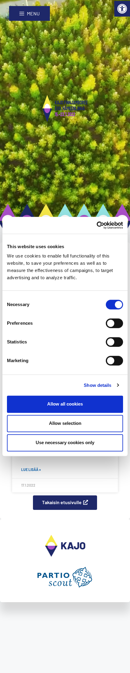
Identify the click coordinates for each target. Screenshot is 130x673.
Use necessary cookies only (65, 442)
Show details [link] (97, 385)
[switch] (114, 323)
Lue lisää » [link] (31, 469)
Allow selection (65, 423)
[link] (122, 9)
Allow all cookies (65, 403)
